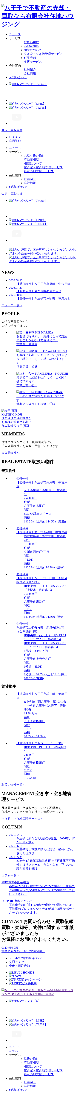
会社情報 (30, 73)
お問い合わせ (18, 77)
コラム (13, 1050)
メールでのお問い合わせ (25, 958)
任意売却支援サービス (39, 171)
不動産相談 (31, 46)
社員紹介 (30, 69)
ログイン (15, 137)
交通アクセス (18, 961)
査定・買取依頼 (19, 965)
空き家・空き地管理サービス (43, 53)
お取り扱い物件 (34, 155)
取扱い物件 (31, 42)
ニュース (15, 34)
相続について (33, 50)
